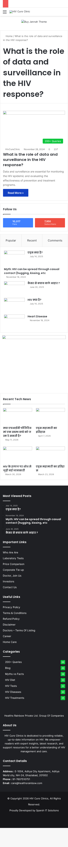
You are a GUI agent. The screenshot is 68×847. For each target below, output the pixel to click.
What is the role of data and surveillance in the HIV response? (30, 159)
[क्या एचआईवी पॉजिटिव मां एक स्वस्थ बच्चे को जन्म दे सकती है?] (17, 416)
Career (7, 636)
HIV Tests (11, 685)
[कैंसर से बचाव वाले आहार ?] (14, 288)
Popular (11, 240)
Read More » (16, 192)
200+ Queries (13, 661)
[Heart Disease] (14, 322)
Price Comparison (13, 564)
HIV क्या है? (34, 300)
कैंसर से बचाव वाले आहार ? (44, 283)
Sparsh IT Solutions (47, 810)
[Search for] (63, 13)
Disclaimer (9, 624)
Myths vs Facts (14, 673)
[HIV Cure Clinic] (19, 11)
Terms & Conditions (14, 613)
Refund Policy (11, 618)
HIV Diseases (13, 691)
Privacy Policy (11, 607)
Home (9, 36)
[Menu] (5, 13)
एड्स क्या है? (35, 252)
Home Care (10, 641)
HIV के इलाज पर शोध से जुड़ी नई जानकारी (17, 468)
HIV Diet (10, 679)
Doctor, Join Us (12, 575)
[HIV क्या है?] (14, 305)
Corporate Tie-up (13, 569)
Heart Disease (37, 316)
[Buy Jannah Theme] (34, 21)
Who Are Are (10, 552)
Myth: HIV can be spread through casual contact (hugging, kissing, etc (31, 271)
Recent (32, 240)
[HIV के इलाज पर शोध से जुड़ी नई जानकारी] (17, 454)
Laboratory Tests (13, 558)
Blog (7, 667)
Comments (55, 240)
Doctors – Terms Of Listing (19, 630)
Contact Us (10, 587)
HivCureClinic (12, 149)
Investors (8, 581)
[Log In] (57, 13)
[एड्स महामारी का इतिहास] (50, 416)
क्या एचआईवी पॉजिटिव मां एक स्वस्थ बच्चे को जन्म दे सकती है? (17, 432)
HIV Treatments (14, 697)
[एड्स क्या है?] (14, 258)
